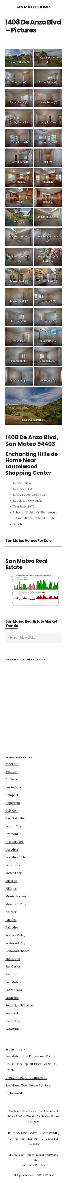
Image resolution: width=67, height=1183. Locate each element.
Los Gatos (12, 865)
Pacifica (11, 919)
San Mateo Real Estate (26, 564)
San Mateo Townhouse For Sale (27, 1085)
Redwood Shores (17, 951)
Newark (11, 912)
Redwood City (15, 943)
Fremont (11, 834)
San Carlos (13, 966)
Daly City (11, 810)
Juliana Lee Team (23, 1133)
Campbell (12, 795)
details (17, 524)
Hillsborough (14, 841)
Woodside (12, 1029)
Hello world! (14, 1093)
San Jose (11, 974)
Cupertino (12, 803)
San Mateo (13, 982)
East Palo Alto (15, 818)
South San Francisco (20, 1005)
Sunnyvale (12, 1013)
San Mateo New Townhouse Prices (30, 1056)
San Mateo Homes (33, 7)
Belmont (11, 771)
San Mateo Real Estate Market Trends (31, 623)
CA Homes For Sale (33, 1165)
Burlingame (13, 787)
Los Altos (12, 849)
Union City (12, 1021)
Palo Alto (11, 927)
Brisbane (11, 779)
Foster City (13, 826)
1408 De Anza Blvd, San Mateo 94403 (31, 440)
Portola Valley (15, 935)
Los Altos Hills (15, 857)
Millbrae (11, 880)
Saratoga (12, 997)
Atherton (11, 764)
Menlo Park (13, 873)
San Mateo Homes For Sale (28, 540)
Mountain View (16, 904)
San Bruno (12, 958)
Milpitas (11, 888)
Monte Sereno (15, 896)
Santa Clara (13, 990)
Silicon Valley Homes (21, 1154)
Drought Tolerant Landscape (26, 1077)
